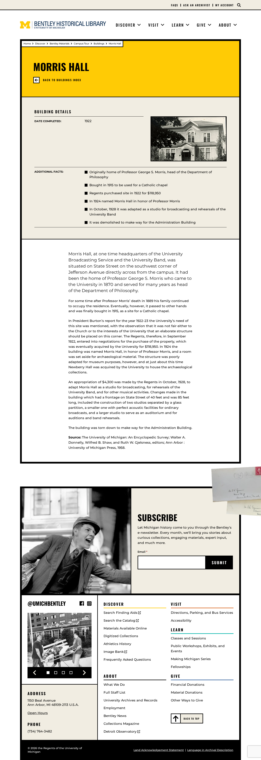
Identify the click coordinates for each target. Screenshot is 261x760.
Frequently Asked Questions (127, 659)
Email (142, 551)
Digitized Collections (121, 636)
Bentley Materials (59, 43)
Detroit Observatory (120, 731)
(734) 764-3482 (40, 731)
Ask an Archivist (196, 5)
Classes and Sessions (188, 638)
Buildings (99, 43)
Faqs (174, 5)
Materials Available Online (125, 628)
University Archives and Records (130, 700)
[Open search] (239, 5)
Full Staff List (114, 692)
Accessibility (181, 620)
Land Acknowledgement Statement (159, 750)
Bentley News (115, 716)
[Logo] (63, 25)
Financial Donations (187, 685)
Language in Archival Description (210, 750)
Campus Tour (81, 43)
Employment (114, 708)
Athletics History (117, 644)
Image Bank (114, 652)
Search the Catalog (119, 620)
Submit (219, 562)
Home (27, 43)
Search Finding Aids (120, 613)
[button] (34, 672)
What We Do (114, 685)
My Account (224, 5)
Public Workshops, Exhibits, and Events (198, 648)
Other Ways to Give (187, 700)
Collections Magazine (121, 724)
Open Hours (38, 713)
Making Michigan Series (191, 659)
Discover (40, 43)
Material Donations (187, 692)
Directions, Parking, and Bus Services (202, 613)
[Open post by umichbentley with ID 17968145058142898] (60, 645)
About (110, 676)
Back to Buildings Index (62, 80)
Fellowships (181, 667)
